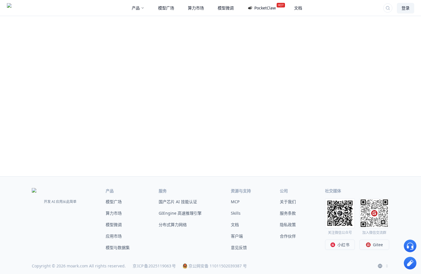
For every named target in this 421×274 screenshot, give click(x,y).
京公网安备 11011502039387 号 (217, 266)
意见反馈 (239, 247)
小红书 (343, 244)
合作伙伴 (288, 236)
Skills (236, 213)
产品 (136, 8)
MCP (235, 201)
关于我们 (288, 201)
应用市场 (114, 236)
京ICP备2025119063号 (154, 266)
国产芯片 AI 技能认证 (178, 201)
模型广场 (114, 201)
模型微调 (114, 224)
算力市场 (114, 213)
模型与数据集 (118, 247)
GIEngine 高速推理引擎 (180, 213)
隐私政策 (288, 224)
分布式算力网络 (173, 224)
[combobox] (383, 266)
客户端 (237, 236)
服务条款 (288, 213)
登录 (406, 8)
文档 (235, 224)
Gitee (378, 244)
